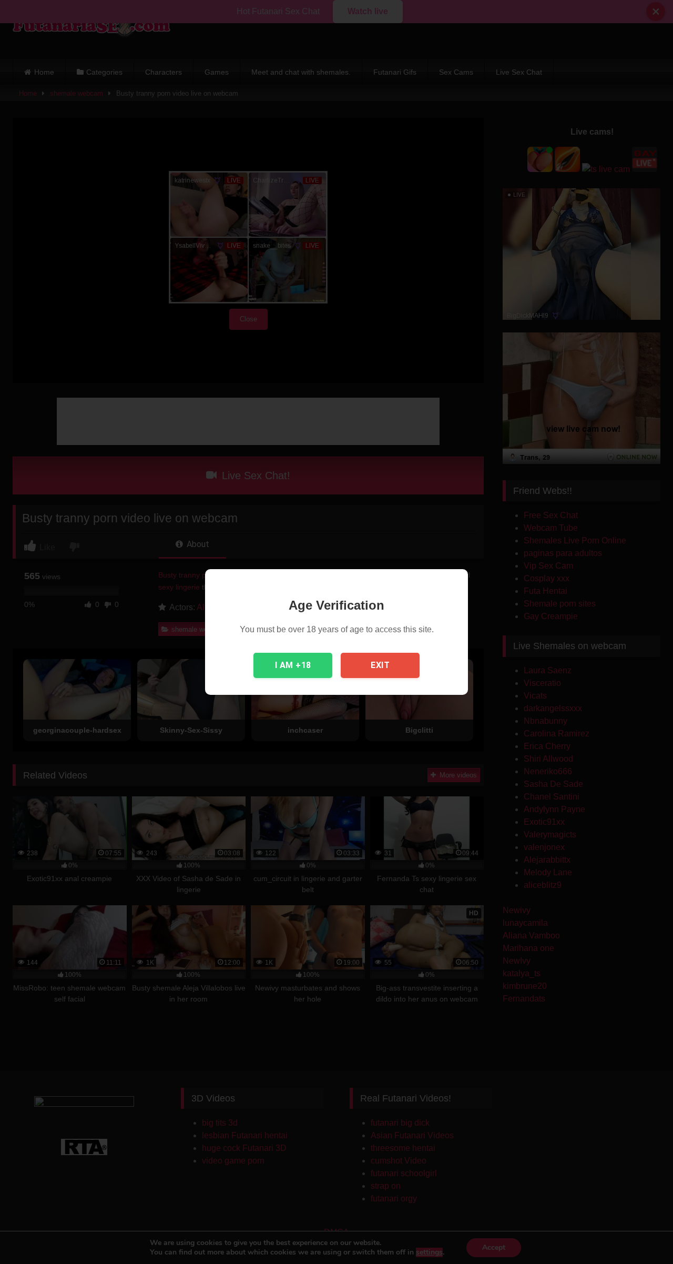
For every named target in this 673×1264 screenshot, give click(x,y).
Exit (380, 665)
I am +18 (293, 665)
